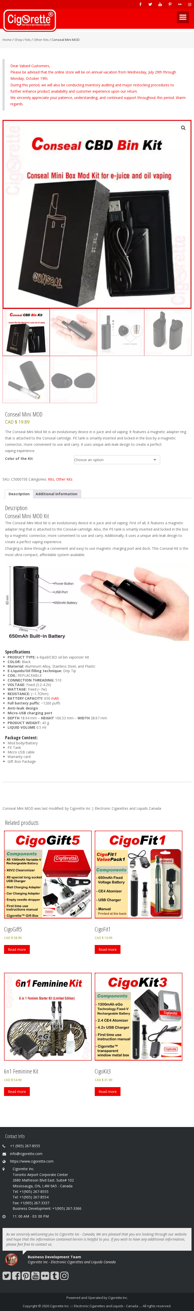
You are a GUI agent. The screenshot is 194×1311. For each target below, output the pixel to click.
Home (7, 39)
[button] (183, 128)
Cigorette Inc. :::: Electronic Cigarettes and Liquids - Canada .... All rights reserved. (110, 1306)
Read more (17, 949)
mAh (55, 698)
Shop (18, 39)
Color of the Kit (19, 458)
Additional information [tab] (56, 493)
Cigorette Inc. (118, 1297)
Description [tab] (19, 493)
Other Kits (41, 39)
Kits (28, 39)
